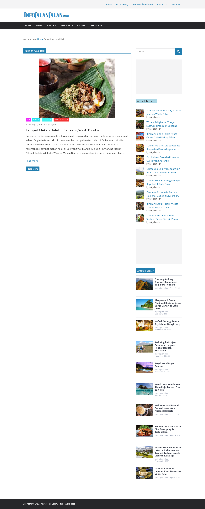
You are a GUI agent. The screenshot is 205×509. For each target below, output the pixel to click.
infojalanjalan (51, 124)
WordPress (70, 503)
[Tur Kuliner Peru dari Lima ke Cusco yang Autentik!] (140, 159)
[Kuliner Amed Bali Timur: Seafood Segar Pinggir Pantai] (140, 218)
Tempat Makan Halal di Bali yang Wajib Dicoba (62, 130)
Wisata (50, 25)
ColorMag (56, 503)
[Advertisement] (159, 76)
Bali (28, 120)
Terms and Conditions (143, 4)
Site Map (176, 4)
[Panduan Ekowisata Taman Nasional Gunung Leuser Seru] (140, 194)
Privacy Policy (122, 4)
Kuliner (81, 25)
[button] (55, 25)
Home (109, 4)
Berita (39, 25)
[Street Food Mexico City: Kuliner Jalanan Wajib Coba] (140, 113)
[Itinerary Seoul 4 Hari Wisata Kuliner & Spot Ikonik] (140, 206)
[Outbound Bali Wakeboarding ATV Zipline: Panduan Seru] (140, 171)
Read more (32, 160)
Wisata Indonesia (61, 120)
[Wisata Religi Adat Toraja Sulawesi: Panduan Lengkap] (140, 124)
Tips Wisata (67, 25)
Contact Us (162, 4)
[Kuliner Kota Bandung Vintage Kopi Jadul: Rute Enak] (140, 183)
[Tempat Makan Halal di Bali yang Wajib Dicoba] (77, 88)
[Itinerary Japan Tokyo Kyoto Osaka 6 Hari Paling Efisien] (140, 136)
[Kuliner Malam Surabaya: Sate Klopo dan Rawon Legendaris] (140, 148)
